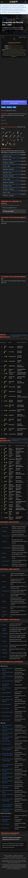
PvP (3, 19)
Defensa (4, 587)
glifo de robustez (6, 716)
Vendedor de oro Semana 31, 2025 (11, 164)
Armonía (4, 636)
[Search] (25, 2)
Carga (3, 575)
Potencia (4, 607)
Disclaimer (24, 858)
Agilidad (4, 624)
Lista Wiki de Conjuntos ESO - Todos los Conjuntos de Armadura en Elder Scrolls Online (12, 18)
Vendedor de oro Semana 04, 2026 (11, 161)
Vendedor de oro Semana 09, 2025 (11, 171)
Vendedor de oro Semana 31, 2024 (11, 177)
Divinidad (4, 531)
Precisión (4, 611)
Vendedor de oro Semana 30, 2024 (11, 181)
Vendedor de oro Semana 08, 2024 (11, 187)
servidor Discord (16, 12)
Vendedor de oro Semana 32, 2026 (11, 154)
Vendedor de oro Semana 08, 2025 (11, 174)
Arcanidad (4, 633)
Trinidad (4, 657)
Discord (5, 855)
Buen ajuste (5, 527)
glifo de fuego (5, 708)
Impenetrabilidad (6, 548)
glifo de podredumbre (7, 712)
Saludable (4, 653)
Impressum (5, 858)
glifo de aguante (6, 816)
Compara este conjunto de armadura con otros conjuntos (14, 102)
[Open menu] (2, 2)
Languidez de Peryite (14, 42)
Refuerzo (4, 553)
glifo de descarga (6, 696)
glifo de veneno (6, 720)
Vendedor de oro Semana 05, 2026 (11, 158)
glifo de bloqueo (6, 741)
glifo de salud (5, 828)
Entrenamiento (5, 536)
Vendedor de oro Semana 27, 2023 (11, 190)
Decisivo (4, 581)
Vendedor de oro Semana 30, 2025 (11, 167)
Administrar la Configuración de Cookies (14, 856)
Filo (3, 595)
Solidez (4, 557)
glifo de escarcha (6, 704)
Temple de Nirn (6, 561)
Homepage (4, 17)
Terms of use (12, 858)
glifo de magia (5, 824)
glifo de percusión (6, 744)
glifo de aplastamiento (7, 681)
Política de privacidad (18, 855)
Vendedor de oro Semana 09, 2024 (11, 184)
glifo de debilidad (6, 692)
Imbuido (4, 601)
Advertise (18, 858)
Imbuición (4, 541)
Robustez (4, 650)
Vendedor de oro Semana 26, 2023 (11, 194)
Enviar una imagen (9, 211)
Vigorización (5, 565)
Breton (6, 123)
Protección (5, 646)
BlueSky (10, 855)
